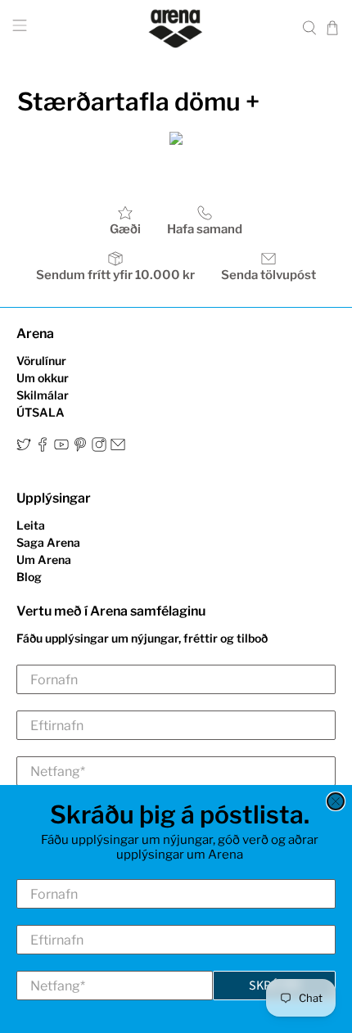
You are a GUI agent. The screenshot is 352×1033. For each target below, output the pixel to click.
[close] (335, 801)
